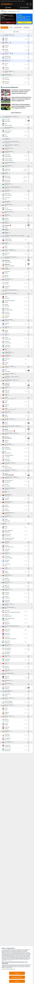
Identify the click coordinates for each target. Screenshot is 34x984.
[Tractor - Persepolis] (16, 297)
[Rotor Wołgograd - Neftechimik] (16, 531)
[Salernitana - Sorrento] (16, 728)
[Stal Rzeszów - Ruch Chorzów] (16, 57)
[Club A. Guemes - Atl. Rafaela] (16, 132)
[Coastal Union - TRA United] (16, 653)
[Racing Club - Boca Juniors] (16, 121)
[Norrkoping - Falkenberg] (16, 601)
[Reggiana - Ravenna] (16, 713)
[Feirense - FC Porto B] (16, 510)
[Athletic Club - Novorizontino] (16, 177)
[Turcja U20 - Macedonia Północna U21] (16, 638)
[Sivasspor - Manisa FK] (16, 667)
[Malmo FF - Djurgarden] (16, 586)
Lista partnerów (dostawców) (8, 969)
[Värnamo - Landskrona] (16, 597)
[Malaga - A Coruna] (16, 50)
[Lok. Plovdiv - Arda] (16, 198)
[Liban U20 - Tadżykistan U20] (16, 615)
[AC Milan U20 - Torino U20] (16, 739)
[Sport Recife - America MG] (16, 181)
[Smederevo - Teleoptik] (16, 561)
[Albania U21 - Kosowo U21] (16, 634)
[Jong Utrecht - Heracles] (16, 287)
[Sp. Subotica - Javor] (16, 565)
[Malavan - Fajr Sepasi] (16, 305)
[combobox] (16, 32)
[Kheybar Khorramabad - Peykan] (16, 301)
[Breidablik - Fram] (16, 324)
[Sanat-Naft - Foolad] (16, 317)
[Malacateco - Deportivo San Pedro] (16, 265)
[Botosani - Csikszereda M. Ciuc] (16, 546)
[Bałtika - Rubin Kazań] (16, 520)
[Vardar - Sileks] (16, 402)
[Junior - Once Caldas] (16, 370)
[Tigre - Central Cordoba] (16, 124)
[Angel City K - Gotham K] (16, 688)
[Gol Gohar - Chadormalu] (16, 313)
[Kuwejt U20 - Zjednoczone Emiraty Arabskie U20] (16, 611)
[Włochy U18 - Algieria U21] (16, 642)
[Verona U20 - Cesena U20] (16, 735)
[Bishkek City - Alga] (16, 359)
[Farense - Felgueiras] (16, 506)
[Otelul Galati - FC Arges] (16, 550)
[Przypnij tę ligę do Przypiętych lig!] (14, 72)
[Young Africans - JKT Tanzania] (16, 649)
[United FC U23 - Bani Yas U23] (16, 750)
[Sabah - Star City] (16, 416)
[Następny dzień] (31, 32)
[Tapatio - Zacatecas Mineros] (16, 430)
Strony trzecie (9, 960)
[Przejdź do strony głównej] (8, 4)
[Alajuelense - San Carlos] (16, 384)
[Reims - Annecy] (16, 247)
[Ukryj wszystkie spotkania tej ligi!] (31, 35)
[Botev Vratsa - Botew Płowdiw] (16, 194)
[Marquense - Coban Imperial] (16, 261)
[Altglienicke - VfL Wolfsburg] (16, 448)
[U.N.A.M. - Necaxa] (16, 423)
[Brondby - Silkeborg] (16, 219)
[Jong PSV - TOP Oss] (16, 283)
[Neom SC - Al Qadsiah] (16, 78)
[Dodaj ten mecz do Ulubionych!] (1, 39)
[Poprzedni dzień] (2, 32)
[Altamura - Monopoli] (16, 720)
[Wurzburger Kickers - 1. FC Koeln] (16, 456)
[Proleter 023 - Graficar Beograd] (16, 557)
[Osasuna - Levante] (16, 46)
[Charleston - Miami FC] (16, 677)
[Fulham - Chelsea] (16, 39)
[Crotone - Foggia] (16, 724)
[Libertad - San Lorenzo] (16, 485)
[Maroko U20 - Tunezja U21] (16, 630)
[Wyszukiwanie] (27, 4)
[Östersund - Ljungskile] (16, 593)
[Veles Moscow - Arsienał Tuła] (16, 535)
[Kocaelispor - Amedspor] (16, 660)
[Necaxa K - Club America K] (16, 437)
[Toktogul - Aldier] (16, 363)
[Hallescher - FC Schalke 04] (16, 460)
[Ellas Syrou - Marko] (16, 254)
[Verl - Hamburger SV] (16, 452)
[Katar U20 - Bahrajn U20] (16, 623)
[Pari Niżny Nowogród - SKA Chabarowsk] (16, 539)
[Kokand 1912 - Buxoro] (16, 695)
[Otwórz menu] (30, 4)
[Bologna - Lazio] (16, 64)
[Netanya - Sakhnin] (16, 331)
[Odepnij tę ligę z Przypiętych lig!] (13, 35)
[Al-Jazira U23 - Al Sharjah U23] (16, 746)
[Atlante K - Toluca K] (16, 441)
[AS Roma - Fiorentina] (16, 68)
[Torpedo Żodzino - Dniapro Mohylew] (16, 159)
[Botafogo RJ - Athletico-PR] (16, 170)
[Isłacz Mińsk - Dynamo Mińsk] (16, 155)
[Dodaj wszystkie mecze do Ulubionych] (1, 35)
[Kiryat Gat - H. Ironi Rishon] (16, 342)
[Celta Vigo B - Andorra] (16, 272)
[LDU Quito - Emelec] (16, 226)
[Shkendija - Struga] (16, 405)
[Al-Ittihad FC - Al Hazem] (16, 82)
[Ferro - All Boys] (16, 135)
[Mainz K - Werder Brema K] (16, 467)
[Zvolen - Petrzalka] (16, 572)
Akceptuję (17, 973)
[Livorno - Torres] (16, 709)
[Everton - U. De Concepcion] (16, 209)
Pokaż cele (17, 981)
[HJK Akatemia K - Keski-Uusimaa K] (16, 240)
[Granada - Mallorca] (16, 276)
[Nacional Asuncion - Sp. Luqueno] (16, 481)
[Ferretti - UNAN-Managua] (16, 474)
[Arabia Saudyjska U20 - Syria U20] (16, 619)
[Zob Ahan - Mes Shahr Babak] (16, 309)
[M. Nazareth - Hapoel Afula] (16, 346)
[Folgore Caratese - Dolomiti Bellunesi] (16, 702)
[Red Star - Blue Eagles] (16, 579)
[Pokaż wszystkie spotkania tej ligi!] (31, 71)
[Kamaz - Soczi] (16, 527)
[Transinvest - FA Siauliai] (16, 391)
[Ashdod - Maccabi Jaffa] (16, 338)
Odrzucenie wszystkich (17, 977)
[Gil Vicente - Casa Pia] (16, 499)
